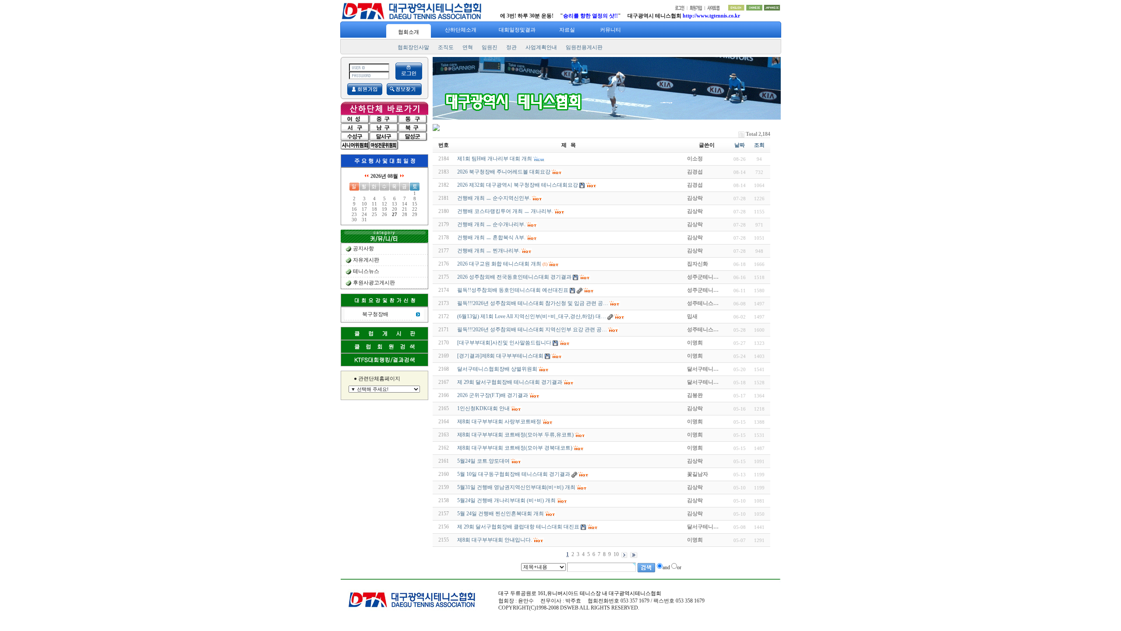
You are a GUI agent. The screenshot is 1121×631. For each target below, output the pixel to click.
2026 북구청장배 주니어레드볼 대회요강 (503, 172)
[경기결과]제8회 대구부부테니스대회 (500, 356)
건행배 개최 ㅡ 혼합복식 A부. (491, 237)
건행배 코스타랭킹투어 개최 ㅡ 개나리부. (505, 211)
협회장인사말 (413, 47)
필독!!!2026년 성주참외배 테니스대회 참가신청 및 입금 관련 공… (532, 303)
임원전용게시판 (584, 47)
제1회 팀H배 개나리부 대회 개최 (494, 159)
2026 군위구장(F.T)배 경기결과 (492, 395)
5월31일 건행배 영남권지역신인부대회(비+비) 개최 (516, 487)
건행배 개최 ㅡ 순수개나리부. (491, 224)
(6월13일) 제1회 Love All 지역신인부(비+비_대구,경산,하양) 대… (531, 316)
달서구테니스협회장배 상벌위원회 (497, 369)
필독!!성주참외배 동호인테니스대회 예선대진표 (512, 290)
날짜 (739, 145)
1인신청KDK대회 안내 (483, 408)
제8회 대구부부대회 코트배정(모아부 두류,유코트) (515, 435)
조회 (759, 145)
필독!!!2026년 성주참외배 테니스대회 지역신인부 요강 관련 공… (532, 329)
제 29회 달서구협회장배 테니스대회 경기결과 (509, 382)
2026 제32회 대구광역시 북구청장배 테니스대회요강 (517, 185)
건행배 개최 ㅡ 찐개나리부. (488, 251)
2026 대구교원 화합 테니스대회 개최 (499, 264)
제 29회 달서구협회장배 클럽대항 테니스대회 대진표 (518, 527)
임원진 (489, 47)
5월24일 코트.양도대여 (483, 461)
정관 (511, 47)
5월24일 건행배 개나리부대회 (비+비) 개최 (506, 500)
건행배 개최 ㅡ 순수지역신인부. (494, 198)
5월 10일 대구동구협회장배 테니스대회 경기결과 (513, 474)
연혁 (467, 47)
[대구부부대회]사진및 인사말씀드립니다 (504, 343)
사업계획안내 (541, 47)
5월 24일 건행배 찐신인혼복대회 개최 (500, 513)
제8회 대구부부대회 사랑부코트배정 (499, 421)
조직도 (446, 47)
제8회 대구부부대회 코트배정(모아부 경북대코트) (514, 448)
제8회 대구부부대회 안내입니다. (494, 540)
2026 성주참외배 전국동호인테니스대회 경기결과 (514, 277)
